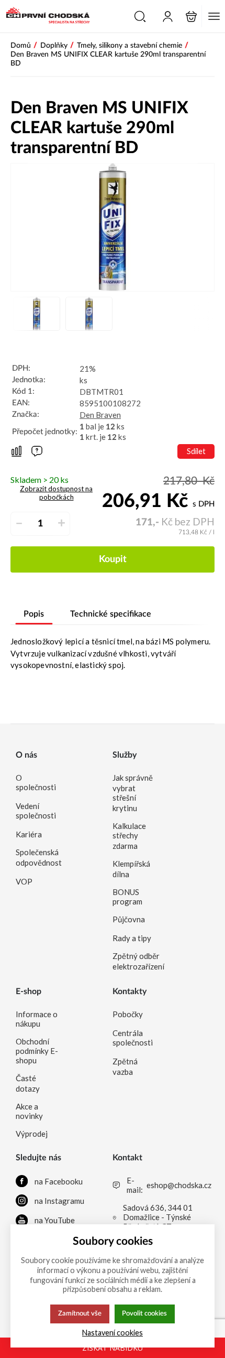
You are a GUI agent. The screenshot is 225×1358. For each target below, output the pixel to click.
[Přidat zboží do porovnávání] (16, 451)
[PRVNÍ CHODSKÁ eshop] (45, 16)
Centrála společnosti (133, 1037)
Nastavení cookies (112, 1332)
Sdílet (196, 451)
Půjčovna (129, 919)
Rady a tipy (132, 938)
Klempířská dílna (131, 869)
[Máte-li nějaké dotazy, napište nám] (37, 451)
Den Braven (100, 414)
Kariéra (29, 834)
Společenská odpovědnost (37, 857)
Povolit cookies (144, 1313)
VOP (24, 881)
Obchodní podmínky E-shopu (37, 1051)
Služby (125, 755)
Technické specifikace (110, 614)
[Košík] (191, 16)
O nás (26, 755)
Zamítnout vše (80, 1313)
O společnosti (36, 782)
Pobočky (128, 1014)
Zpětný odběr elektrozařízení (134, 961)
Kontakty (130, 991)
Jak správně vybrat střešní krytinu (133, 793)
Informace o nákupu (37, 1018)
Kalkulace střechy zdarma (129, 835)
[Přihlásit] (167, 16)
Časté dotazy (28, 1083)
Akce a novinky (29, 1111)
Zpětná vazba (125, 1066)
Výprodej (32, 1133)
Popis (34, 614)
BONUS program (127, 896)
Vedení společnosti (36, 810)
